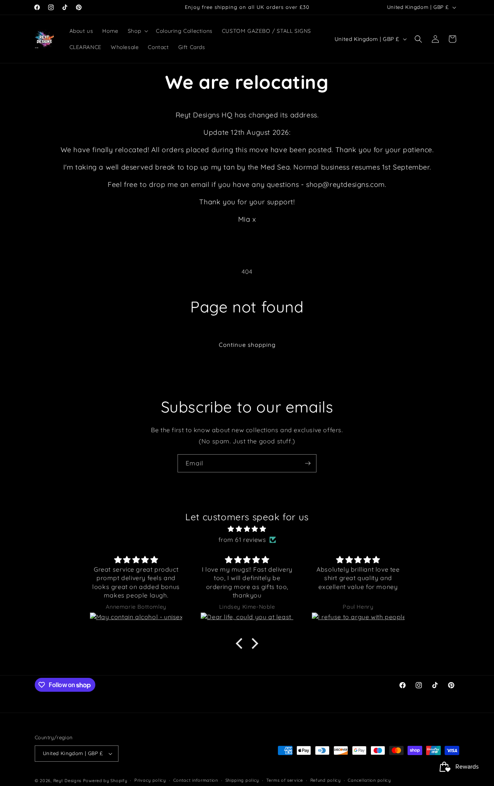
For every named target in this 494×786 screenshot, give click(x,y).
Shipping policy (242, 780)
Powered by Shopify (105, 780)
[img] (247, 529)
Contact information (195, 780)
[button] (137, 31)
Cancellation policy (369, 780)
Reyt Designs (67, 780)
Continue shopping (247, 344)
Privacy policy (150, 780)
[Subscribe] (307, 463)
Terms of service (284, 780)
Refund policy (325, 780)
